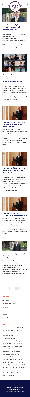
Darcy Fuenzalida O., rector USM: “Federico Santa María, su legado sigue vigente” (13, 170)
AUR (12, 330)
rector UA (13, 359)
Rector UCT (14, 364)
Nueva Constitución (16, 346)
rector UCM (13, 362)
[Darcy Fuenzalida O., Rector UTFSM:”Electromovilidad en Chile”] (15, 204)
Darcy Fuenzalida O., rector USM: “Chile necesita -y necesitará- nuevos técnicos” (13, 124)
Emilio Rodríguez (7, 343)
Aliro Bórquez (6, 330)
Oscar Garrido (6, 349)
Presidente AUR (14, 354)
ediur (19, 338)
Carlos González (7, 333)
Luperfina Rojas (17, 343)
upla (3, 375)
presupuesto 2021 (7, 356)
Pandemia (14, 349)
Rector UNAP (23, 367)
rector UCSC (6, 364)
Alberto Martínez (22, 327)
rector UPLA (14, 370)
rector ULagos (14, 367)
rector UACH (20, 359)
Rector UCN (20, 362)
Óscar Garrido (10, 375)
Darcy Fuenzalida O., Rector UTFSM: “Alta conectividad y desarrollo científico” (12, 27)
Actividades (5, 300)
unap (8, 372)
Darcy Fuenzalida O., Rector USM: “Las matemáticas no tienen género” (14, 256)
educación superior (17, 341)
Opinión (4, 314)
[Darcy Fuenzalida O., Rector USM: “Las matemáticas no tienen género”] (15, 246)
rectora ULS (6, 359)
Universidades (6, 318)
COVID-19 (20, 333)
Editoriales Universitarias (9, 338)
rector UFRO (21, 364)
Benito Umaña (18, 330)
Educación (5, 307)
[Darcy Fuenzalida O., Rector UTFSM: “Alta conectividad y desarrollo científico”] (15, 15)
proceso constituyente (20, 356)
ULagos (4, 372)
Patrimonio (17, 351)
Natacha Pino (6, 346)
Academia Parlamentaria (9, 327)
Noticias (4, 310)
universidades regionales (18, 372)
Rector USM (21, 370)
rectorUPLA (6, 370)
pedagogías (5, 354)
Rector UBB (5, 362)
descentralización (7, 335)
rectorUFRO (5, 367)
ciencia (15, 333)
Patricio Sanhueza (7, 351)
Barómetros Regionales (9, 303)
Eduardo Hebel (6, 341)
